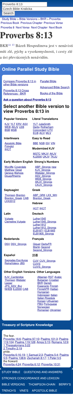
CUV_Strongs (47, 261)
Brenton (20, 195)
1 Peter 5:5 (54, 358)
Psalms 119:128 (25, 342)
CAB (26, 198)
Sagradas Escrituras (16, 260)
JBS (22, 263)
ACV (42, 133)
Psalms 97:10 (30, 339)
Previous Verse (53, 23)
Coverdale (20, 167)
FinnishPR (43, 289)
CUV (36, 261)
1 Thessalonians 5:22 (16, 345)
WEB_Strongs (43, 179)
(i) (9, 44)
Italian (54, 295)
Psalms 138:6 (17, 358)
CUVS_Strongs (42, 267)
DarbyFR (46, 244)
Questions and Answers (43, 372)
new (54, 167)
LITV (50, 130)
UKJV (46, 156)
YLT (12, 124)
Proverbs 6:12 (31, 364)
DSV (7, 244)
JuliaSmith (44, 124)
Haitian (54, 289)
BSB (7, 130)
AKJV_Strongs (43, 182)
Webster (21, 280)
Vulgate (9, 218)
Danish (48, 283)
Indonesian (43, 295)
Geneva (9, 173)
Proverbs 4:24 (12, 364)
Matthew (10, 170)
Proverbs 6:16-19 (14, 354)
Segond (45, 247)
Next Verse (23, 27)
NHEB (8, 289)
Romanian (43, 310)
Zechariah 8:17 (36, 358)
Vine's (23, 390)
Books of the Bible (51, 93)
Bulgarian (42, 280)
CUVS (36, 264)
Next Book (55, 27)
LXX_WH (51, 195)
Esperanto (43, 286)
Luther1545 (39, 218)
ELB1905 (49, 230)
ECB (35, 133)
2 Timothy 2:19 (12, 348)
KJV (7, 124)
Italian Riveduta (46, 298)
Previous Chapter (31, 23)
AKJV (15, 127)
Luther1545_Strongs (44, 221)
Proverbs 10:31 (50, 364)
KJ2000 (37, 156)
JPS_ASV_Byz (13, 286)
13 (13, 44)
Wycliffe (9, 167)
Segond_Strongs (42, 250)
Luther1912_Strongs (44, 227)
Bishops (18, 173)
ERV (19, 124)
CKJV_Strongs (43, 185)
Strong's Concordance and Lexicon (30, 378)
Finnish (54, 286)
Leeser (8, 283)
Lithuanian (52, 301)
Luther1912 (39, 224)
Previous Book (10, 23)
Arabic (58, 277)
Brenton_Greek (13, 198)
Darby (36, 127)
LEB (21, 127)
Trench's (9, 390)
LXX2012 (10, 201)
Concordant (39, 130)
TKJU (53, 156)
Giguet (36, 244)
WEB (8, 127)
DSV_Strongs (18, 244)
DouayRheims (13, 176)
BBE (35, 143)
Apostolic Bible (44, 390)
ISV (48, 143)
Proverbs (55, 19)
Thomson (10, 195)
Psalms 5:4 (51, 354)
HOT (36, 208)
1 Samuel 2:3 (34, 354)
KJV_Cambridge (14, 277)
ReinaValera (12, 263)
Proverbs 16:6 (12, 339)
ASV (25, 124)
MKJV (45, 153)
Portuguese (50, 304)
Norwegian (43, 307)
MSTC (37, 153)
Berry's (65, 384)
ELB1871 (38, 230)
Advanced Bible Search (55, 87)
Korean (41, 301)
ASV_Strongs (43, 176)
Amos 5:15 (43, 342)
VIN (53, 143)
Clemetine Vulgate (15, 221)
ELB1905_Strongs (43, 233)
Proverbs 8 (7, 27)
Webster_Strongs (45, 173)
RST (51, 277)
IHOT (8, 149)
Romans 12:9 (60, 342)
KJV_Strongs (42, 170)
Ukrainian (55, 310)
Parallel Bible (48, 81)
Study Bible (9, 19)
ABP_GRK (39, 195)
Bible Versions (28, 19)
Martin (36, 247)
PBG (40, 304)
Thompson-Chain (42, 384)
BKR (43, 19)
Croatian (54, 280)
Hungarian (43, 292)
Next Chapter (39, 27)
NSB (42, 143)
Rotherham (47, 127)
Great (18, 170)
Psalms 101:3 (49, 339)
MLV (48, 133)
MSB (14, 130)
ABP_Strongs (43, 167)
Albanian (42, 277)
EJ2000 (17, 289)
